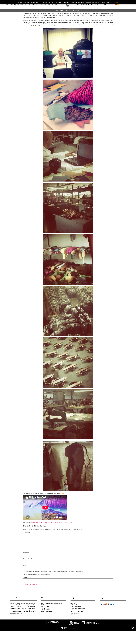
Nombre (26, 552)
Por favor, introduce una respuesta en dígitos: (36, 574)
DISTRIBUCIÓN (32, 4)
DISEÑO (13, 4)
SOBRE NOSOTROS (45, 4)
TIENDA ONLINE (82, 4)
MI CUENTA (94, 4)
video (70, 522)
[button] (24, 10)
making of (51, 522)
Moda (56, 522)
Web (24, 565)
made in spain (43, 522)
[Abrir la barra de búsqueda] (113, 4)
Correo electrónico (29, 559)
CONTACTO (56, 4)
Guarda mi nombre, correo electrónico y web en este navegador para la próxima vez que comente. (54, 571)
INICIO (7, 4)
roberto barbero (63, 522)
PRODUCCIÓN (21, 4)
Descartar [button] (115, 2)
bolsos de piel (34, 522)
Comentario (27, 532)
